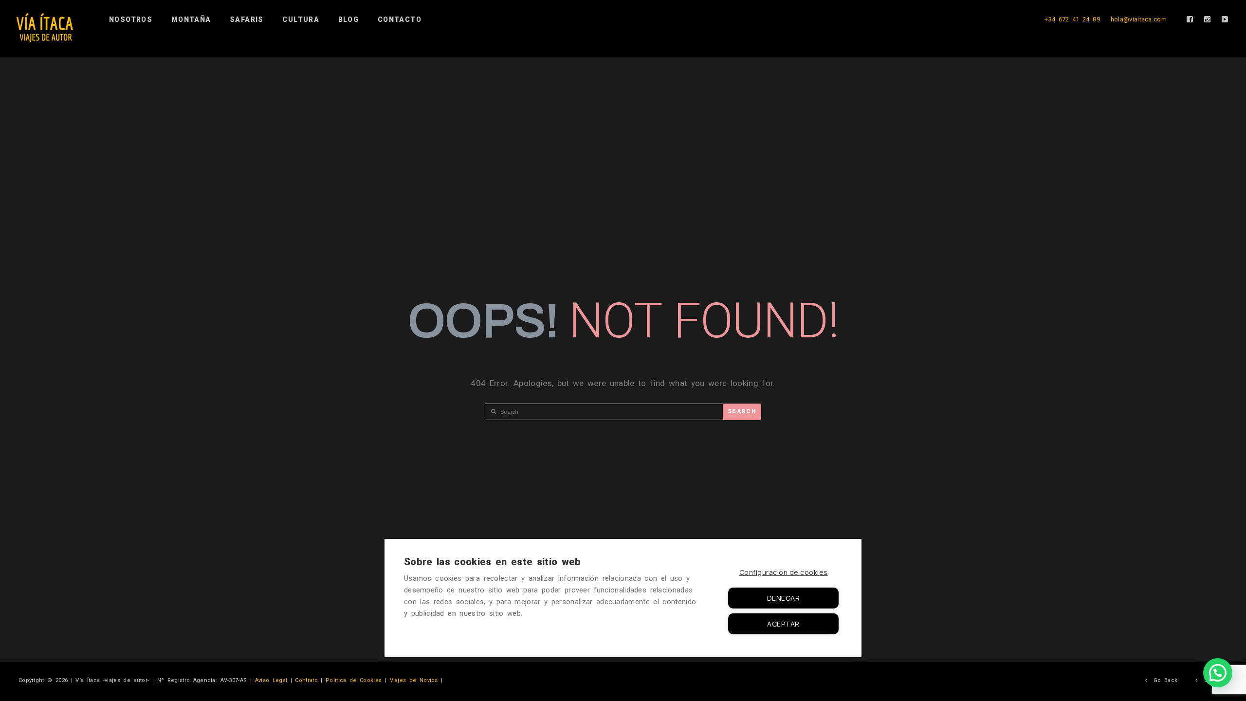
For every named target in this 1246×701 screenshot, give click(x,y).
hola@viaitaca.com (1139, 19)
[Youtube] (1225, 19)
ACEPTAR (783, 623)
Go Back (1162, 680)
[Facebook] (1190, 19)
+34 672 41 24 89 (1072, 19)
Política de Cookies (354, 680)
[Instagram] (1207, 19)
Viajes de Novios (414, 680)
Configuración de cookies (783, 572)
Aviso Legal (271, 680)
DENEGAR (783, 598)
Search (742, 411)
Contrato (306, 680)
